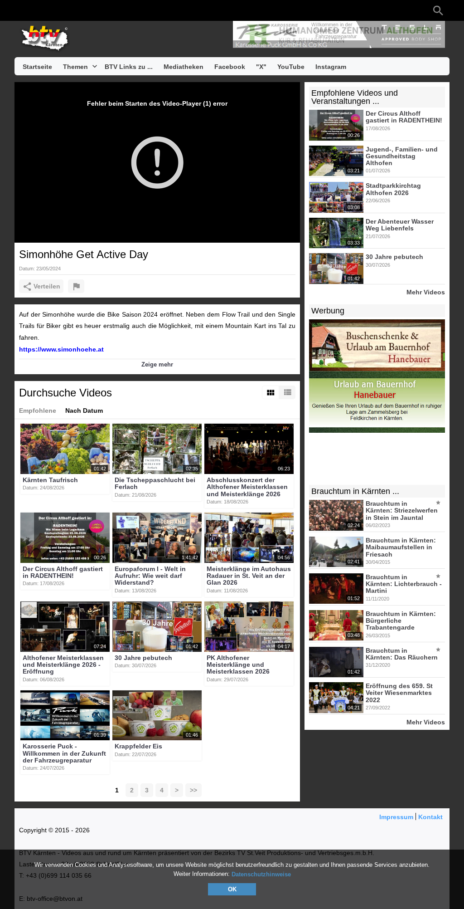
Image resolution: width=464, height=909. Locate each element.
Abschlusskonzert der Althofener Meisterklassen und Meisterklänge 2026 (247, 487)
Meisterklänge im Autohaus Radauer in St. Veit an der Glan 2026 (249, 575)
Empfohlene (37, 410)
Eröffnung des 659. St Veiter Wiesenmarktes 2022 (399, 693)
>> (193, 790)
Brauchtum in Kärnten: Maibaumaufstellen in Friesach (401, 547)
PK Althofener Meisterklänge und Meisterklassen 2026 (238, 664)
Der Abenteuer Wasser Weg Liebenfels (400, 225)
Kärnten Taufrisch (50, 480)
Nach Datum (84, 410)
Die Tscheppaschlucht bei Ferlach (155, 483)
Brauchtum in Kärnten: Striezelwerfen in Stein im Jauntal (402, 510)
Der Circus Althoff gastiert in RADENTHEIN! (63, 572)
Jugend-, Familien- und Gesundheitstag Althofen (402, 156)
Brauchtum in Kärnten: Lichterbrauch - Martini (404, 584)
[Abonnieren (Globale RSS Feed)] (77, 10)
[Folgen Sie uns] (23, 10)
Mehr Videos (425, 291)
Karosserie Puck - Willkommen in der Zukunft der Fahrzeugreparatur (64, 753)
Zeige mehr (157, 364)
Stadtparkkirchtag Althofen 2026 (393, 189)
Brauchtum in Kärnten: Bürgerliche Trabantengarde (401, 620)
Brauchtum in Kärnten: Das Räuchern (402, 654)
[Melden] (76, 286)
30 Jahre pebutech (143, 657)
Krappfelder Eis (138, 746)
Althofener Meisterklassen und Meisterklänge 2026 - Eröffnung (63, 664)
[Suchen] (438, 10)
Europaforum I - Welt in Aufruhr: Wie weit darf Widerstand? (150, 575)
